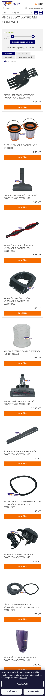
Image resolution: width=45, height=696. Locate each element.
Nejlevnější (23, 53)
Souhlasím (33, 692)
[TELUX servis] (11, 3)
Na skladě (10, 32)
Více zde (23, 678)
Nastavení (22, 684)
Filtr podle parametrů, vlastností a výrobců (21, 48)
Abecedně (8, 53)
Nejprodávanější (25, 57)
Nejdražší (8, 57)
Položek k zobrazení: (22, 42)
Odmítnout (11, 692)
